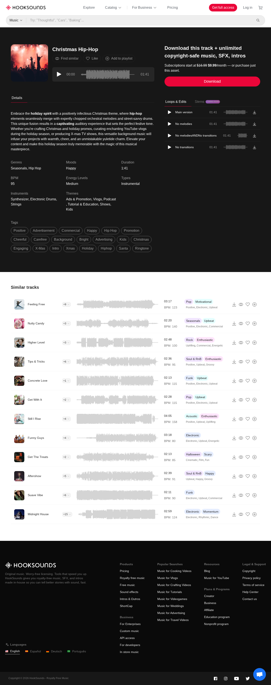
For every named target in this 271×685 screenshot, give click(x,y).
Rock (189, 340)
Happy (71, 168)
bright (83, 239)
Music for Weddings (170, 606)
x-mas (40, 248)
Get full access (223, 7)
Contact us (249, 599)
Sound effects (129, 592)
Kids (69, 209)
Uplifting (190, 345)
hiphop (106, 248)
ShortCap (126, 606)
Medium (72, 184)
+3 (64, 323)
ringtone (142, 248)
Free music (127, 585)
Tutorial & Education (83, 204)
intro (55, 248)
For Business (142, 7)
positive (20, 230)
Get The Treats (38, 457)
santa (123, 248)
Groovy (210, 364)
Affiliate (209, 610)
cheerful (20, 239)
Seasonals (193, 320)
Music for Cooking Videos (174, 571)
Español (35, 651)
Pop (188, 301)
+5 (64, 476)
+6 (64, 361)
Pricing (172, 7)
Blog (207, 571)
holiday (88, 248)
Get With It (35, 399)
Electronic (202, 307)
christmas (141, 239)
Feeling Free (36, 304)
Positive (190, 307)
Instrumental (130, 184)
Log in (247, 7)
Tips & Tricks (36, 361)
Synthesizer (20, 199)
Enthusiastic (205, 340)
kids (123, 239)
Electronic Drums (43, 199)
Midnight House (38, 514)
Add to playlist (121, 58)
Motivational (203, 301)
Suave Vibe (35, 495)
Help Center (250, 592)
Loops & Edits (175, 101)
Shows (105, 204)
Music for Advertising (171, 613)
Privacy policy (251, 578)
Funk (189, 378)
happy (92, 230)
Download (212, 81)
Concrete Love (37, 380)
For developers (130, 645)
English (15, 651)
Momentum (210, 511)
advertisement (43, 230)
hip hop (110, 230)
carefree (40, 239)
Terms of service (253, 585)
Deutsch (56, 651)
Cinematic (192, 460)
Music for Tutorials (169, 592)
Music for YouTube (216, 578)
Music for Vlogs (167, 578)
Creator (209, 596)
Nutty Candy (36, 323)
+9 (64, 304)
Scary (208, 454)
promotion (131, 230)
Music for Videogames (172, 599)
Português (79, 651)
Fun (207, 460)
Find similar (70, 58)
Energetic (217, 345)
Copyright (248, 571)
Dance (214, 517)
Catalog (111, 7)
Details (17, 98)
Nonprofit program (216, 624)
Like (95, 58)
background (63, 239)
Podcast (110, 199)
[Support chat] (259, 674)
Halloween (193, 454)
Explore (89, 7)
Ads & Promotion (78, 199)
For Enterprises (130, 624)
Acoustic (191, 416)
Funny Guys (36, 437)
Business (210, 603)
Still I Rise (34, 418)
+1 (64, 380)
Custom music (129, 631)
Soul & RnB (193, 359)
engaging (21, 248)
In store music (129, 652)
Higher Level (36, 342)
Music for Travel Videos (173, 620)
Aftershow (34, 476)
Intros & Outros (130, 599)
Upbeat (213, 307)
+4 (64, 418)
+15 (65, 514)
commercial (71, 230)
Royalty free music (132, 578)
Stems (207, 101)
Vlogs (97, 199)
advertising (103, 239)
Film (201, 460)
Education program (217, 617)
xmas (70, 248)
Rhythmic (204, 517)
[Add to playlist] (254, 304)
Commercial (216, 326)
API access (127, 638)
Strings (16, 204)
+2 (64, 399)
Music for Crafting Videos (174, 585)
